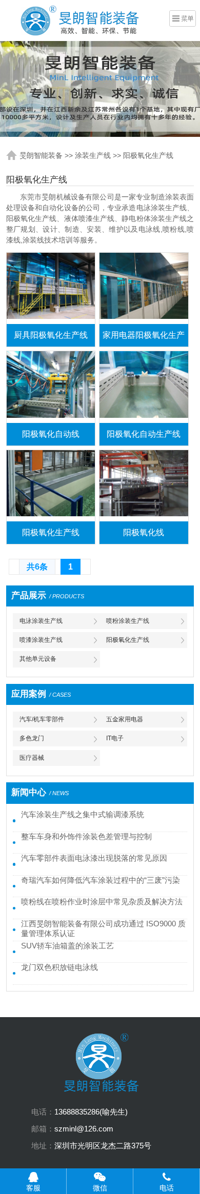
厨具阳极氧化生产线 (51, 335)
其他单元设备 (37, 658)
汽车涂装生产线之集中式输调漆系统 (82, 815)
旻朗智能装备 (41, 155)
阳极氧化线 (143, 532)
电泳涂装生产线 (41, 620)
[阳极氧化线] (143, 485)
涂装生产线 (93, 155)
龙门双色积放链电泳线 (59, 967)
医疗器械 (31, 757)
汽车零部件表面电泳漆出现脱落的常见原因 (94, 858)
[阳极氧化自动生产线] (143, 386)
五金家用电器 (124, 719)
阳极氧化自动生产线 (144, 434)
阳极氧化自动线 (50, 434)
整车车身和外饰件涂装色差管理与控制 (86, 837)
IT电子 (115, 738)
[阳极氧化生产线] (51, 485)
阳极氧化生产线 (148, 155)
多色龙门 (31, 738)
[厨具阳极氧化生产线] (51, 288)
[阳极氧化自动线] (51, 386)
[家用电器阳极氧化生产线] (143, 288)
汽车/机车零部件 (41, 719)
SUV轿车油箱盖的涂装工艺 (67, 946)
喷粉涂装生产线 (127, 620)
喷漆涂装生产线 (41, 639)
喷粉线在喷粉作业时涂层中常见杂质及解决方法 (102, 902)
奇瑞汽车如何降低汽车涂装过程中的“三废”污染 (100, 880)
